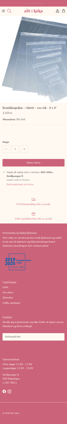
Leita (5, 287)
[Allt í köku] (33, 11)
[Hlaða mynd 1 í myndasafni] (33, 59)
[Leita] (10, 11)
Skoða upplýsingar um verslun (20, 184)
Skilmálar (7, 297)
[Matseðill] (3, 10)
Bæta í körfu (33, 162)
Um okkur (7, 292)
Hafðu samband (11, 303)
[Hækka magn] (24, 149)
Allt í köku (14, 413)
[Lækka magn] (6, 149)
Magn (5, 142)
